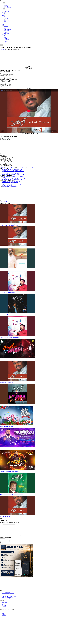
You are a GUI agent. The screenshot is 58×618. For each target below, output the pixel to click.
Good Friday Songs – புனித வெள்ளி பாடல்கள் (8, 595)
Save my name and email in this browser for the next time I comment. (11, 535)
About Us (3, 614)
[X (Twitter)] (1, 203)
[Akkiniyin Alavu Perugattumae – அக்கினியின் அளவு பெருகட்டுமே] (17, 469)
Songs (3, 36)
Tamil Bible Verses (6, 41)
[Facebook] (0, 203)
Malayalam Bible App (7, 27)
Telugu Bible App (6, 30)
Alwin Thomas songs (23, 167)
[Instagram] (2, 611)
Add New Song (4, 612)
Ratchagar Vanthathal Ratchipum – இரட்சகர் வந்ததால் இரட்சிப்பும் (10, 337)
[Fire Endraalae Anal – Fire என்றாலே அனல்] (17, 380)
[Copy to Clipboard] (6, 203)
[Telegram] (7, 203)
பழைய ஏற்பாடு (4, 605)
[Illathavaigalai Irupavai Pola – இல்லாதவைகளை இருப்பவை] (17, 447)
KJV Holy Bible (4, 602)
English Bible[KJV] (6, 33)
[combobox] (4, 541)
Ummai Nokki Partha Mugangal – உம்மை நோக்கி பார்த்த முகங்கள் (11, 181)
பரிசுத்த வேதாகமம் (4, 604)
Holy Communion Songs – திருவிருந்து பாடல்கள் (9, 596)
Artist (4, 35)
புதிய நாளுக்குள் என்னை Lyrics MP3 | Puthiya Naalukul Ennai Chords (12, 170)
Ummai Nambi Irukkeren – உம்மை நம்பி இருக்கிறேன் (9, 186)
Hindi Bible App (6, 26)
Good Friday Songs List (35, 167)
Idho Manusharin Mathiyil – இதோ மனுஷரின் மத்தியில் (10, 182)
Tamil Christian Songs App (7, 29)
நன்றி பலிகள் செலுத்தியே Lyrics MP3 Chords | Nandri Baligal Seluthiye (12, 169)
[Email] (4, 203)
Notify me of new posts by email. (6, 537)
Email (1, 525)
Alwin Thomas (2, 201)
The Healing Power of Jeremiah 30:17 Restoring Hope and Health (11, 184)
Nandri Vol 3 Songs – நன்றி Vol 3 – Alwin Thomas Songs (8, 314)
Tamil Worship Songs (3, 167)
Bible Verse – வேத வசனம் (6, 592)
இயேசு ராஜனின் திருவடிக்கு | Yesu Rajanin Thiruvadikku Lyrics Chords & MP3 (13, 178)
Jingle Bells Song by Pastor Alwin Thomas (6, 426)
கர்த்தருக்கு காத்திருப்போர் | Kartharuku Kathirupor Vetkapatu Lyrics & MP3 (13, 174)
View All (5, 37)
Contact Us (3, 616)
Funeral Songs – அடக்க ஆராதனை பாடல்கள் (8, 594)
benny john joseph (9, 167)
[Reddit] (10, 203)
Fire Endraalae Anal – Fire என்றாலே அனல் (6, 382)
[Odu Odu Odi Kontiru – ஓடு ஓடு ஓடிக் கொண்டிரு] (17, 290)
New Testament (4, 603)
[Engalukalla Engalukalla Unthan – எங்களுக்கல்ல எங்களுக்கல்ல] (17, 267)
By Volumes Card (6, 39)
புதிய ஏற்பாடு (4, 606)
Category (3, 34)
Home (3, 24)
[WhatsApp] (3, 203)
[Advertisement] (29, 59)
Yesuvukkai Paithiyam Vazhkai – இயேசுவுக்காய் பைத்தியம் (9, 516)
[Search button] (9, 541)
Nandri (6, 201)
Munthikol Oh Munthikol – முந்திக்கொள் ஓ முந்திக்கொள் (10, 183)
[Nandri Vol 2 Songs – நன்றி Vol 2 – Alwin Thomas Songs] (17, 403)
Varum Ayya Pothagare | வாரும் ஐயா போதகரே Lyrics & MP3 (10, 173)
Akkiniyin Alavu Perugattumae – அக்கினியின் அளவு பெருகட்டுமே (10, 471)
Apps (2, 25)
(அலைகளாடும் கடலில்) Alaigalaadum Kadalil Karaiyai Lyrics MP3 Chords (13, 172)
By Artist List (5, 38)
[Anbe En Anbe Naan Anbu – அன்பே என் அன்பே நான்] (17, 358)
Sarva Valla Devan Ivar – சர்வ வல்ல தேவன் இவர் (9, 185)
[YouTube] (4, 611)
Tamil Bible (5, 32)
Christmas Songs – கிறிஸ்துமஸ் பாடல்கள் (8, 593)
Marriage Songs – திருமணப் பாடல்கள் (7, 597)
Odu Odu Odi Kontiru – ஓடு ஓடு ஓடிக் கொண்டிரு (7, 292)
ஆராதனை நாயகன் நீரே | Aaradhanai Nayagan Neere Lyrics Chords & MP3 (13, 171)
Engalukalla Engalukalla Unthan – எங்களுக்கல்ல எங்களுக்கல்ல (10, 269)
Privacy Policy (4, 615)
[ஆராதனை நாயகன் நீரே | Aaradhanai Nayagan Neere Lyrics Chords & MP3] (17, 492)
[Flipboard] (9, 203)
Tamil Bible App (6, 28)
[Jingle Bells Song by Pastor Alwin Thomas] (16, 424)
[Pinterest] (2, 203)
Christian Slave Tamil (3, 607)
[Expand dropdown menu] (5, 34)
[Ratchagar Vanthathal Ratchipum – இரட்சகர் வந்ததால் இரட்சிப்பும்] (17, 335)
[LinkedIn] (8, 203)
